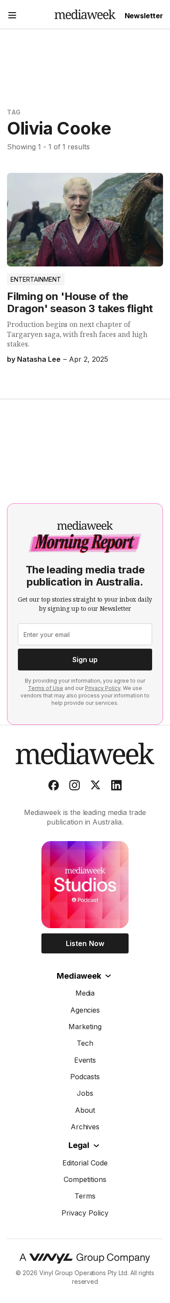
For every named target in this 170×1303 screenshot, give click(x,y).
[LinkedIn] (116, 787)
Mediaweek (79, 975)
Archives (85, 1126)
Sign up (85, 659)
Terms (85, 1196)
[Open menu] (12, 16)
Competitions (85, 1179)
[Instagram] (74, 787)
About (85, 1110)
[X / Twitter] (95, 787)
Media (85, 993)
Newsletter (144, 16)
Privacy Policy (102, 688)
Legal (78, 1145)
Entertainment (35, 279)
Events (85, 1060)
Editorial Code (85, 1162)
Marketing (85, 1026)
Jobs (85, 1093)
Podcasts (85, 1076)
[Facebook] (53, 787)
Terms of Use (45, 688)
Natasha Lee (39, 359)
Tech (85, 1043)
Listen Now (85, 943)
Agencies (85, 1010)
